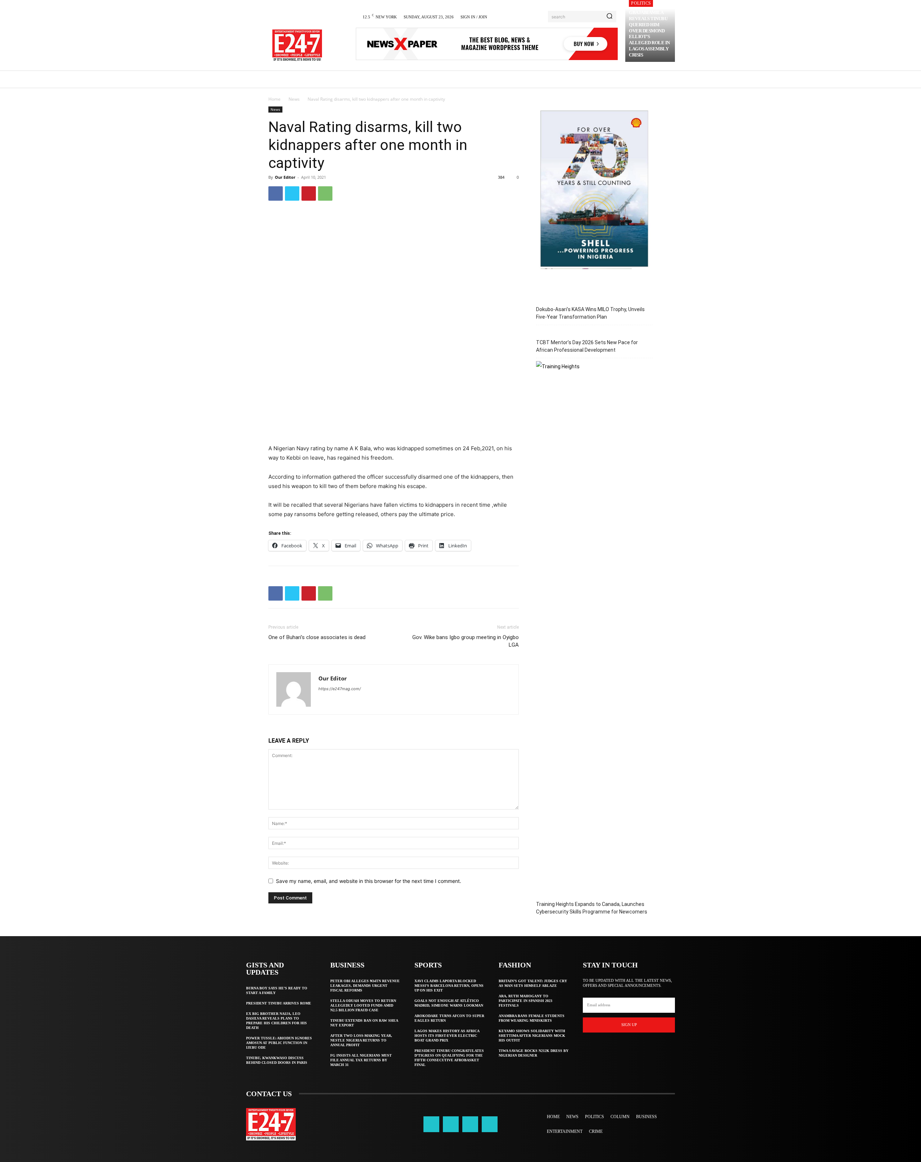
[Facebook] (275, 193)
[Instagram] (451, 1124)
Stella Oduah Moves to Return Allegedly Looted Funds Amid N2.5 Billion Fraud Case (363, 1005)
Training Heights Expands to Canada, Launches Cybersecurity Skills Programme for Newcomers (591, 908)
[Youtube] (490, 1124)
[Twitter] (292, 193)
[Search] (609, 16)
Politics (641, 3)
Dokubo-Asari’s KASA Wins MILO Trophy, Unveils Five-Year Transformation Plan (590, 313)
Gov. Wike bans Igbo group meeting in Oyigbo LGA (465, 641)
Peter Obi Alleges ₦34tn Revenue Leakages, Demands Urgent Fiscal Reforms (365, 985)
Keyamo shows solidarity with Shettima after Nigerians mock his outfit (532, 1035)
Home (274, 99)
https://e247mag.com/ (339, 688)
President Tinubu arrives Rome (278, 1003)
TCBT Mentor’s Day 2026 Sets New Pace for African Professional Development (587, 346)
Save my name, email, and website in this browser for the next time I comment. (368, 881)
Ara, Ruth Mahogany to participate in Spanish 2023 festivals (525, 1000)
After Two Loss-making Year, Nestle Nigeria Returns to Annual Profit (361, 1040)
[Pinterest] (308, 193)
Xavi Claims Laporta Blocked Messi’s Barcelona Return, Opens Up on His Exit (449, 985)
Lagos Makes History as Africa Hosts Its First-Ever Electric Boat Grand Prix (447, 1035)
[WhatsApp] (325, 193)
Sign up (629, 1024)
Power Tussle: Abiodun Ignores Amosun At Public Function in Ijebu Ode (279, 1042)
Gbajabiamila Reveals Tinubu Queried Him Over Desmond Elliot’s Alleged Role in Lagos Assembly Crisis (649, 34)
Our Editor (285, 177)
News (294, 99)
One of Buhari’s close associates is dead (317, 637)
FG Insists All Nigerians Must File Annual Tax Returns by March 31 (361, 1060)
